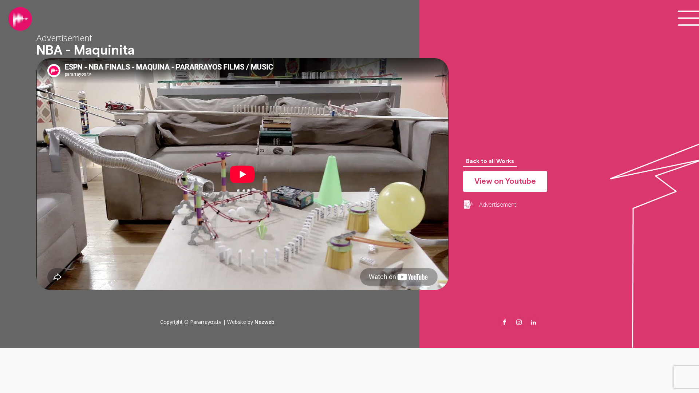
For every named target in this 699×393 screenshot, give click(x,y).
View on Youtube (505, 181)
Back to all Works (490, 161)
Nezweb (264, 321)
